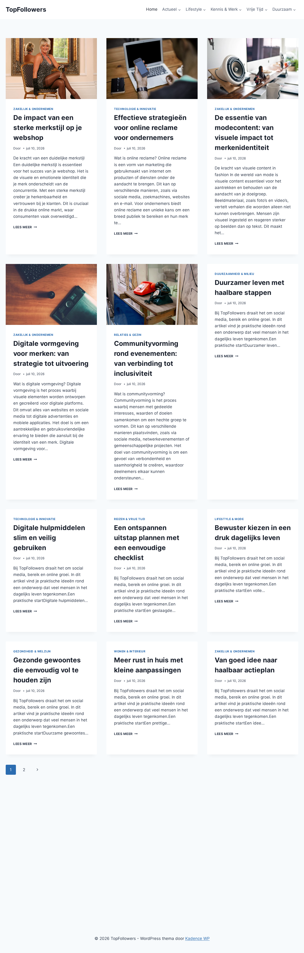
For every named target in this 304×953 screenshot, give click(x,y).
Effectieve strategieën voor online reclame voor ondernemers (150, 128)
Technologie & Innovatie (135, 109)
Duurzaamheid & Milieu (234, 274)
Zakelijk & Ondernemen (33, 109)
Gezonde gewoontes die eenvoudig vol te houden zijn (47, 670)
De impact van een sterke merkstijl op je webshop (47, 128)
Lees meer (25, 227)
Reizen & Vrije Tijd (129, 519)
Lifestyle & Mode (229, 519)
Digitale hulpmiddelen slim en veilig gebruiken (49, 538)
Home (151, 9)
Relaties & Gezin (128, 335)
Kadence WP (197, 938)
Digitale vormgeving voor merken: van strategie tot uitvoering (51, 353)
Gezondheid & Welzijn (32, 651)
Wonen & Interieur (129, 651)
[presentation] (51, 68)
